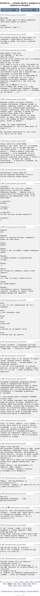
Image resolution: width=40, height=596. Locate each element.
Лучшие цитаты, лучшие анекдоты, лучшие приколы (20, 591)
